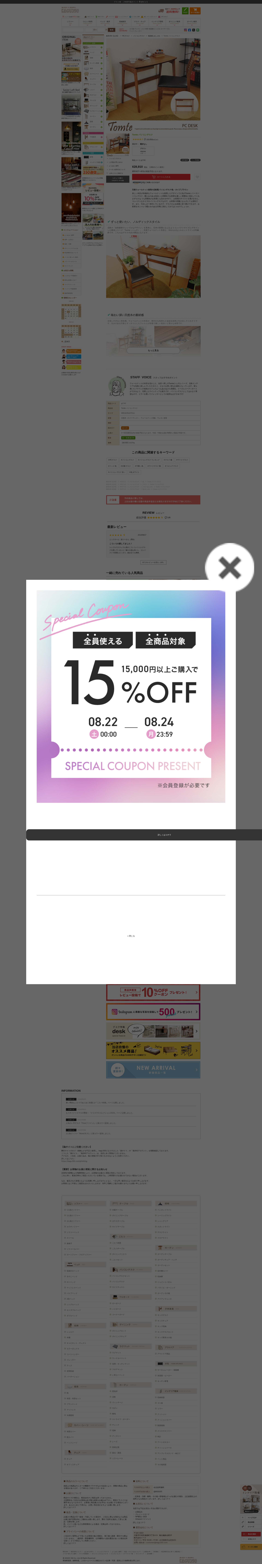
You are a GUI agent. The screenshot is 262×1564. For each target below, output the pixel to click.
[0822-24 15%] (131, 697)
